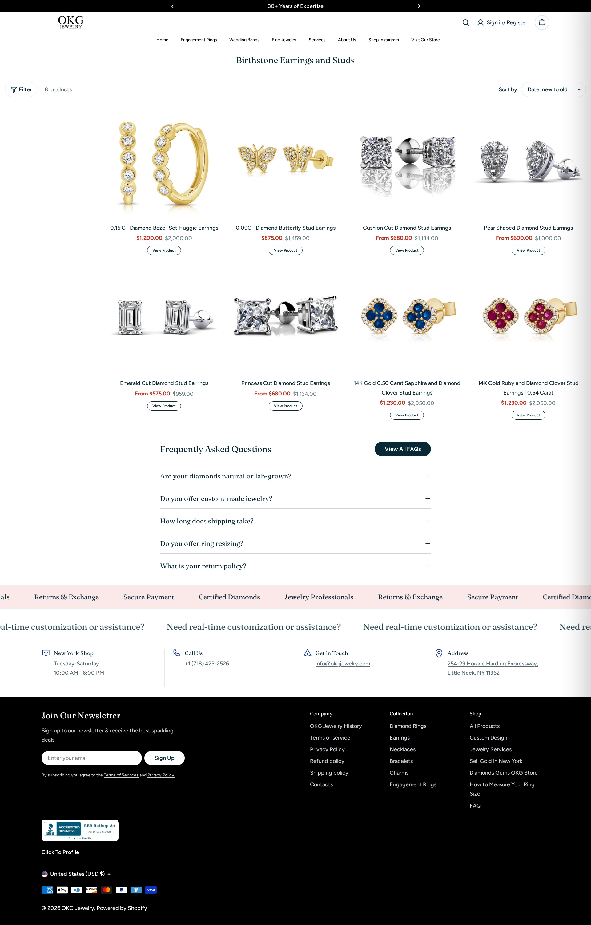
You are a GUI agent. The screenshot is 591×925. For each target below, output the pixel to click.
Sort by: (509, 89)
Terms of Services (121, 775)
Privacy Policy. (161, 775)
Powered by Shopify (122, 908)
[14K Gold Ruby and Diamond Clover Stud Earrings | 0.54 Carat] (528, 317)
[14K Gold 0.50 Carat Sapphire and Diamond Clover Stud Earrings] (407, 317)
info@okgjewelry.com (343, 663)
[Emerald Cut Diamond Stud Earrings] (164, 317)
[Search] (465, 22)
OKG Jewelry (78, 908)
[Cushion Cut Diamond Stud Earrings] (407, 162)
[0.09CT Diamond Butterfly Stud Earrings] (286, 162)
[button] (172, 6)
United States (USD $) (77, 874)
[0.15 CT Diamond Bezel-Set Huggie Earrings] (164, 162)
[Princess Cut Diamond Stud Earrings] (286, 317)
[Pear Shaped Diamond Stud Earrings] (528, 162)
